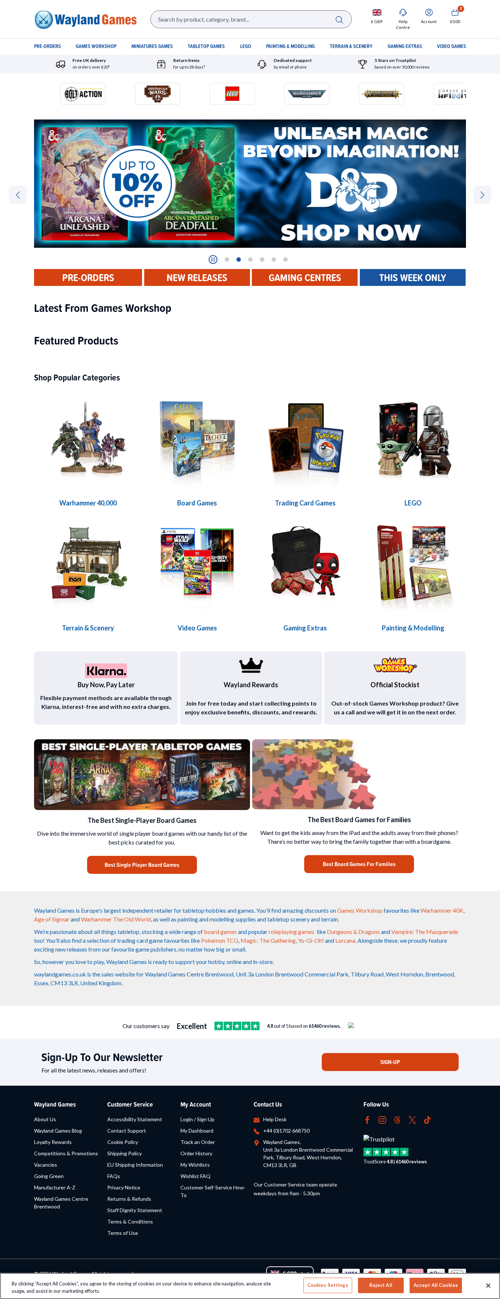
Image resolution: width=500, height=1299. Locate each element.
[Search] (339, 19)
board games (220, 931)
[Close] (488, 1285)
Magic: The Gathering (268, 940)
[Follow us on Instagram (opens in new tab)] (382, 1119)
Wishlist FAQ (195, 1176)
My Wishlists (195, 1165)
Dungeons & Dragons (353, 931)
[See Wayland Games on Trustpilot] (237, 1026)
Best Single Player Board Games (142, 865)
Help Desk (275, 1119)
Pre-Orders (88, 277)
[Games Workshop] (88, 440)
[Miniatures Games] (197, 565)
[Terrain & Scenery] (88, 565)
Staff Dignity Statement (134, 1210)
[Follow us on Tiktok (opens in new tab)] (427, 1119)
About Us (45, 1119)
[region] (250, 1286)
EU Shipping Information (135, 1165)
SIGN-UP (390, 1062)
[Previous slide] (18, 195)
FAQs (113, 1176)
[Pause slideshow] (213, 259)
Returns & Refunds (129, 1199)
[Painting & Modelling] (413, 565)
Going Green (49, 1176)
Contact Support (126, 1130)
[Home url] (85, 19)
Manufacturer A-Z (54, 1187)
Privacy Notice (123, 1187)
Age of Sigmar (52, 919)
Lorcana (345, 940)
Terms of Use (122, 1233)
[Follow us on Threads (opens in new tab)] (397, 1119)
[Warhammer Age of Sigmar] (305, 565)
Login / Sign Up (197, 1119)
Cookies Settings (327, 1285)
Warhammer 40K (442, 910)
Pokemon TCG (219, 940)
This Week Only (412, 277)
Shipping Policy (124, 1153)
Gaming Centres (305, 277)
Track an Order (197, 1142)
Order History (196, 1153)
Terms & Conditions (130, 1221)
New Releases (197, 277)
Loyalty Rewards (53, 1142)
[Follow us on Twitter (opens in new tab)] (412, 1119)
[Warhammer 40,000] (197, 440)
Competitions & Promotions (66, 1153)
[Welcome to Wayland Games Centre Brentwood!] (359, 774)
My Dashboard (196, 1130)
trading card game (140, 940)
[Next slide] (482, 195)
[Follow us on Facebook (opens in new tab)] (367, 1119)
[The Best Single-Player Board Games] (142, 774)
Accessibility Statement (134, 1119)
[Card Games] (305, 440)
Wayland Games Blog (58, 1130)
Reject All (380, 1285)
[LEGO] (413, 440)
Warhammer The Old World (116, 919)
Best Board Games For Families (359, 864)
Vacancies (45, 1165)
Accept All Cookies (436, 1285)
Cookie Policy (122, 1142)
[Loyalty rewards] (251, 665)
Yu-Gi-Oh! (311, 940)
